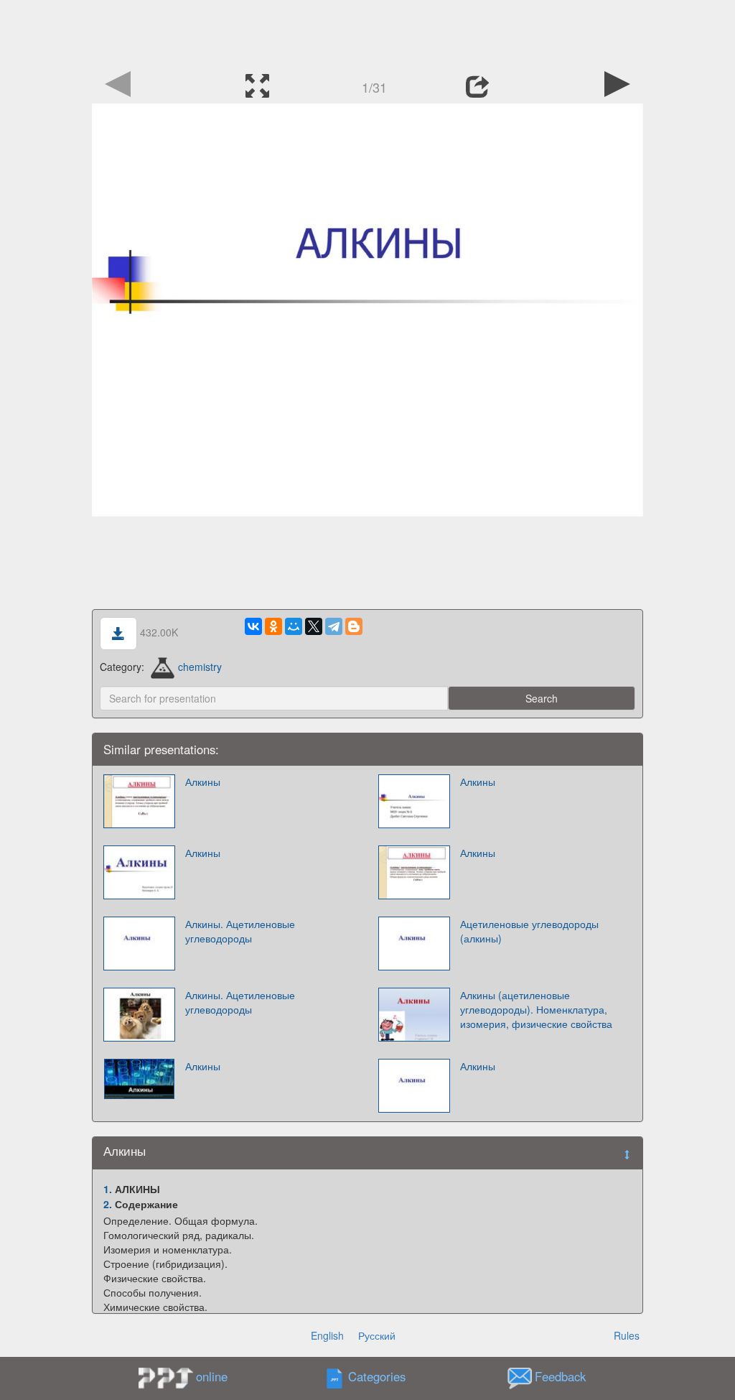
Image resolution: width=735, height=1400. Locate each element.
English (327, 1335)
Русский (376, 1335)
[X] (313, 626)
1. (107, 1189)
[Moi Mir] (293, 626)
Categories (377, 1377)
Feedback (560, 1377)
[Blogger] (353, 626)
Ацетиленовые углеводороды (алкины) (529, 931)
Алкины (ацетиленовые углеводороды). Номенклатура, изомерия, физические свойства (536, 1009)
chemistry (200, 666)
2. (107, 1204)
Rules (627, 1335)
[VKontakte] (253, 626)
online (212, 1376)
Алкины (202, 781)
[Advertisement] (367, 32)
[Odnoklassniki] (273, 626)
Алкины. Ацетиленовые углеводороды (240, 931)
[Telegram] (333, 626)
